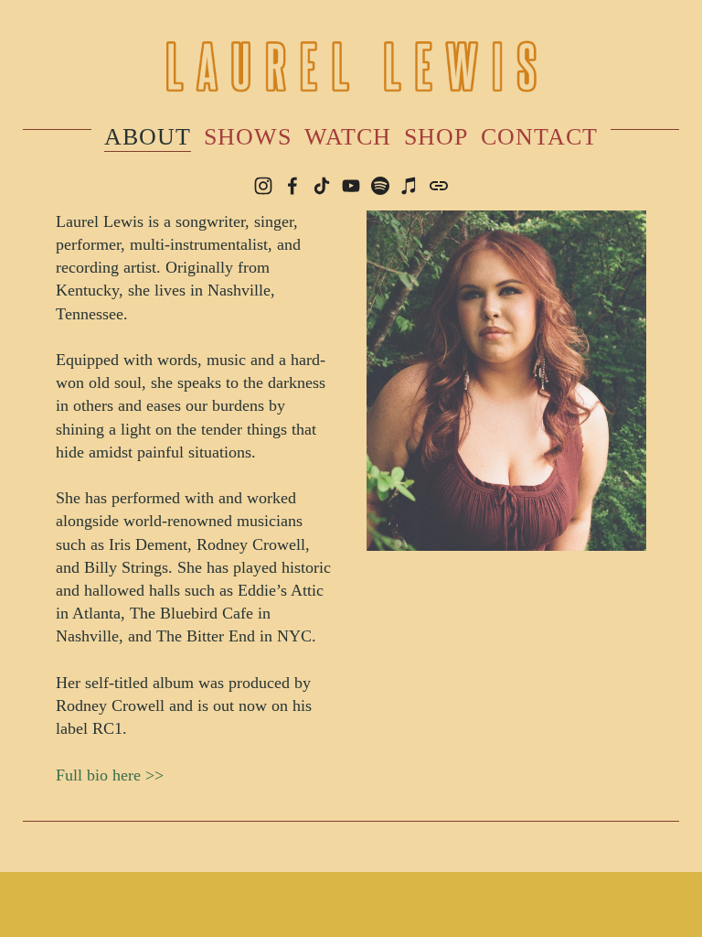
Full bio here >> (110, 775)
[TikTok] (322, 186)
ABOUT (147, 137)
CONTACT (539, 137)
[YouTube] (351, 186)
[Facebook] (292, 186)
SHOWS (248, 137)
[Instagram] (263, 186)
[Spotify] (380, 186)
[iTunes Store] (409, 186)
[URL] (439, 186)
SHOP (436, 137)
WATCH (347, 137)
